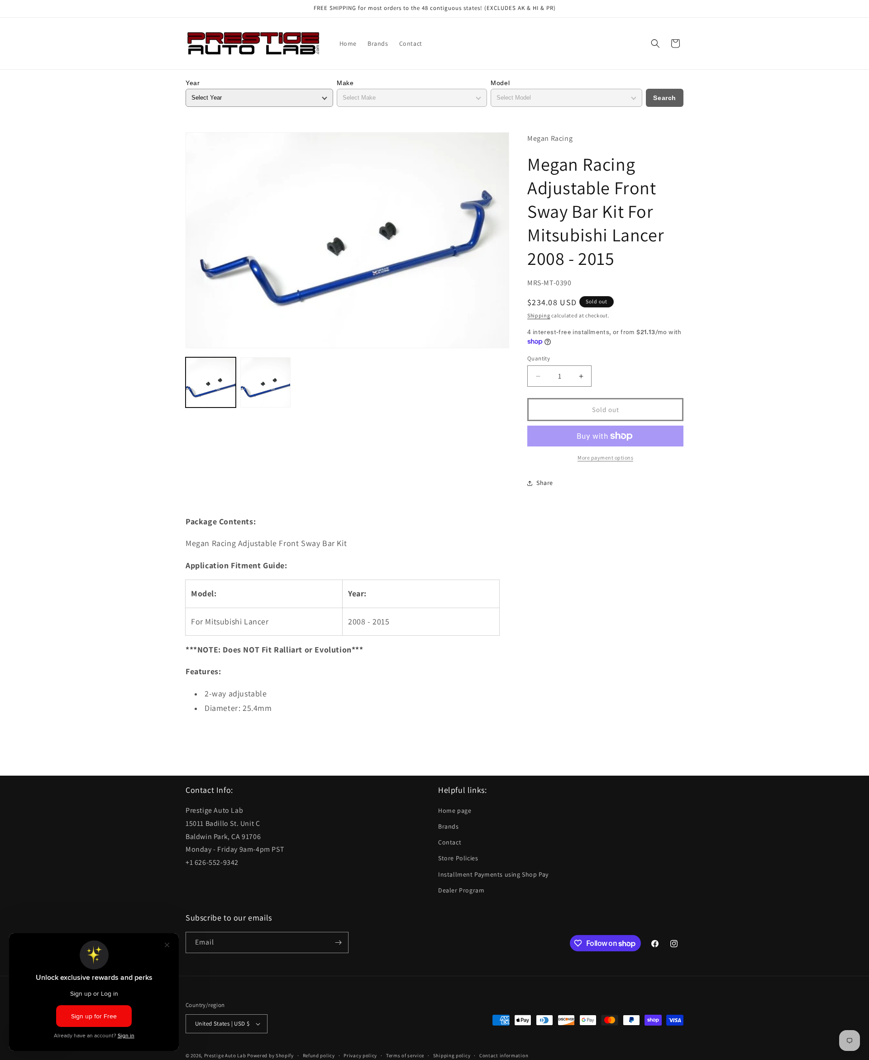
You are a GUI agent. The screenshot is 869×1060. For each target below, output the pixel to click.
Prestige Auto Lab (225, 1055)
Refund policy (319, 1055)
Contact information (503, 1055)
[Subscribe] (338, 942)
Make (345, 82)
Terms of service (405, 1055)
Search (664, 97)
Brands (448, 827)
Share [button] (544, 483)
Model (500, 82)
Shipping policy (452, 1055)
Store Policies (458, 858)
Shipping (538, 315)
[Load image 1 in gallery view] (211, 382)
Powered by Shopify (270, 1055)
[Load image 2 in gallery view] (265, 382)
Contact (449, 843)
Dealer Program (461, 891)
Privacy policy (360, 1055)
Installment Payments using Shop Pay (493, 874)
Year (193, 82)
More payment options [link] (605, 457)
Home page (454, 811)
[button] (655, 43)
